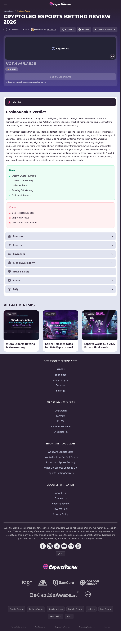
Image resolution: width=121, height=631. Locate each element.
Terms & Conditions (18, 627)
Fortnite (59, 416)
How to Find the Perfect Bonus (60, 457)
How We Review (60, 503)
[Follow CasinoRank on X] (56, 546)
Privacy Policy (59, 514)
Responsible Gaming (62, 627)
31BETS (60, 369)
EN (58, 553)
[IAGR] (26, 583)
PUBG (60, 421)
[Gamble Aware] (54, 594)
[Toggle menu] (5, 4)
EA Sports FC (60, 431)
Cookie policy (40, 627)
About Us (60, 493)
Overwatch (60, 410)
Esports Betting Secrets (60, 473)
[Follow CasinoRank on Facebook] (42, 546)
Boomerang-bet (60, 380)
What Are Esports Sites (60, 451)
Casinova (60, 385)
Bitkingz (59, 390)
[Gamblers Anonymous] (42, 583)
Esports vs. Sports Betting (60, 462)
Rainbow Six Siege (60, 426)
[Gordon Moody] (88, 583)
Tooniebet (60, 374)
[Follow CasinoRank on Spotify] (70, 546)
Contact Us (60, 498)
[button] (60, 102)
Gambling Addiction (86, 627)
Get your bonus (60, 76)
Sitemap (106, 627)
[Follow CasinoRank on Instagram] (49, 546)
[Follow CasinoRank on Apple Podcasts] (78, 546)
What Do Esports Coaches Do (60, 467)
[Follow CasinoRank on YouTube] (63, 546)
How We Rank (60, 509)
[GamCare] (63, 583)
